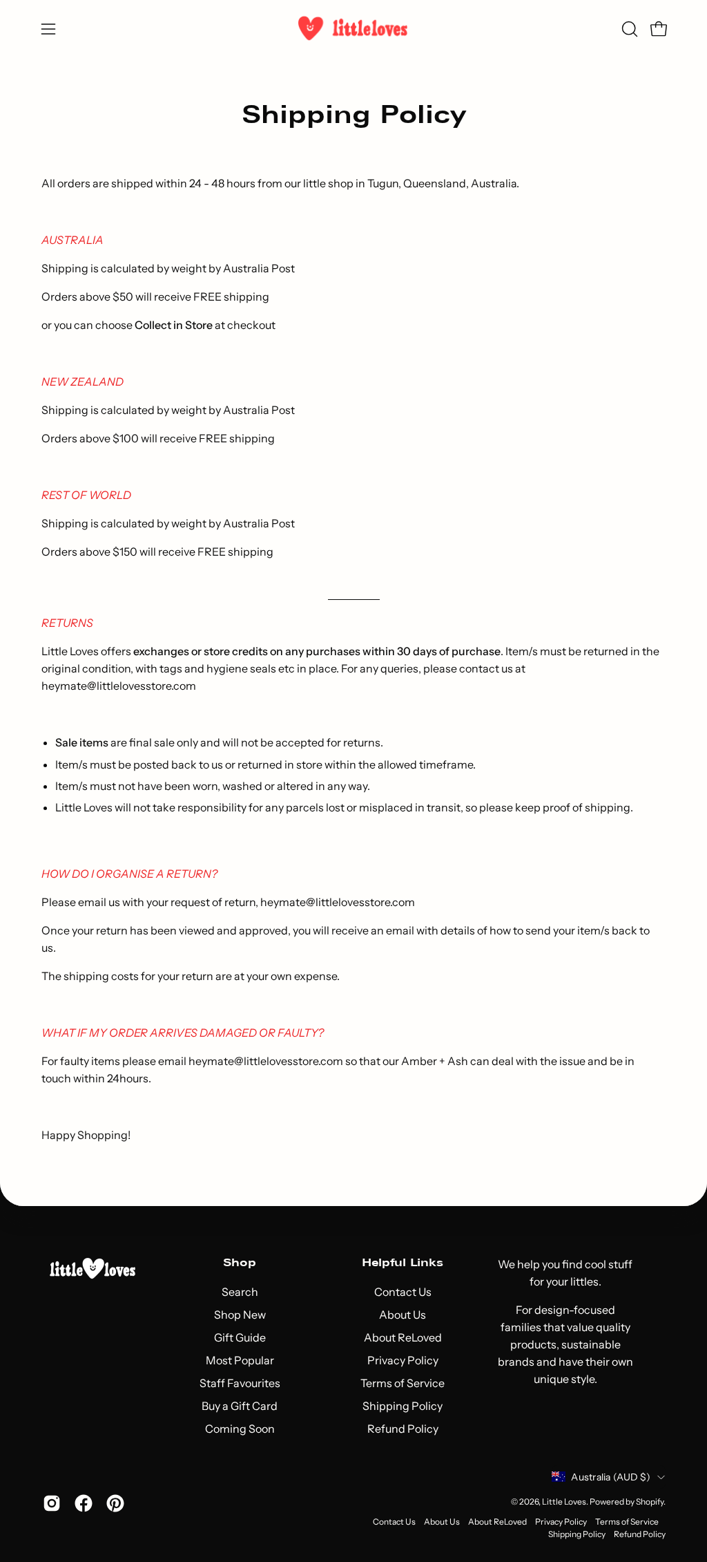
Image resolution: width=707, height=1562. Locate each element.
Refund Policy (402, 1429)
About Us (402, 1314)
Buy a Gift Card (240, 1406)
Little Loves (564, 1501)
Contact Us (402, 1292)
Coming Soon (239, 1429)
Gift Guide (239, 1337)
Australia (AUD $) (610, 1477)
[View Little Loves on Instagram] (51, 1503)
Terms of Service (402, 1383)
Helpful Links (402, 1262)
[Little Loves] (353, 28)
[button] (628, 29)
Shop (239, 1262)
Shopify (650, 1501)
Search (239, 1292)
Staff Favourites (239, 1383)
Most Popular (239, 1360)
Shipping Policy (402, 1406)
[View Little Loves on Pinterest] (115, 1503)
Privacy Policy (402, 1360)
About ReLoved (402, 1337)
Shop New (239, 1314)
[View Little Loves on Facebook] (83, 1503)
